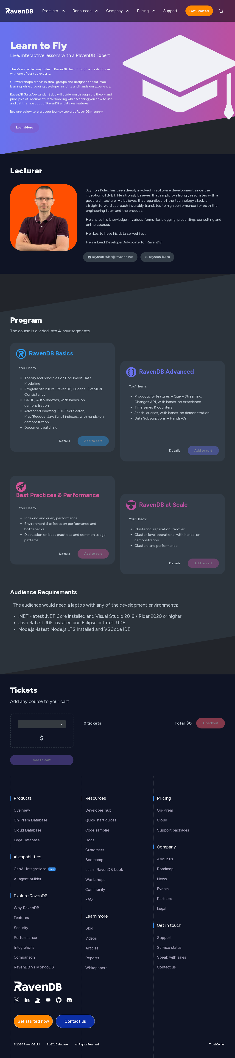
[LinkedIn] (27, 1000)
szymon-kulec (159, 257)
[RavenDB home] (38, 986)
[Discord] (69, 1000)
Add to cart (93, 441)
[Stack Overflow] (37, 1000)
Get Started (199, 11)
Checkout (210, 723)
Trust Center (217, 1044)
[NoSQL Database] (19, 11)
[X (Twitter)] (16, 1000)
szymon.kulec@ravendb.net (112, 257)
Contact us (75, 1021)
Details (64, 441)
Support (170, 10)
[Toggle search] (221, 11)
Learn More (24, 127)
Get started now (33, 1021)
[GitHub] (59, 1000)
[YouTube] (48, 1000)
